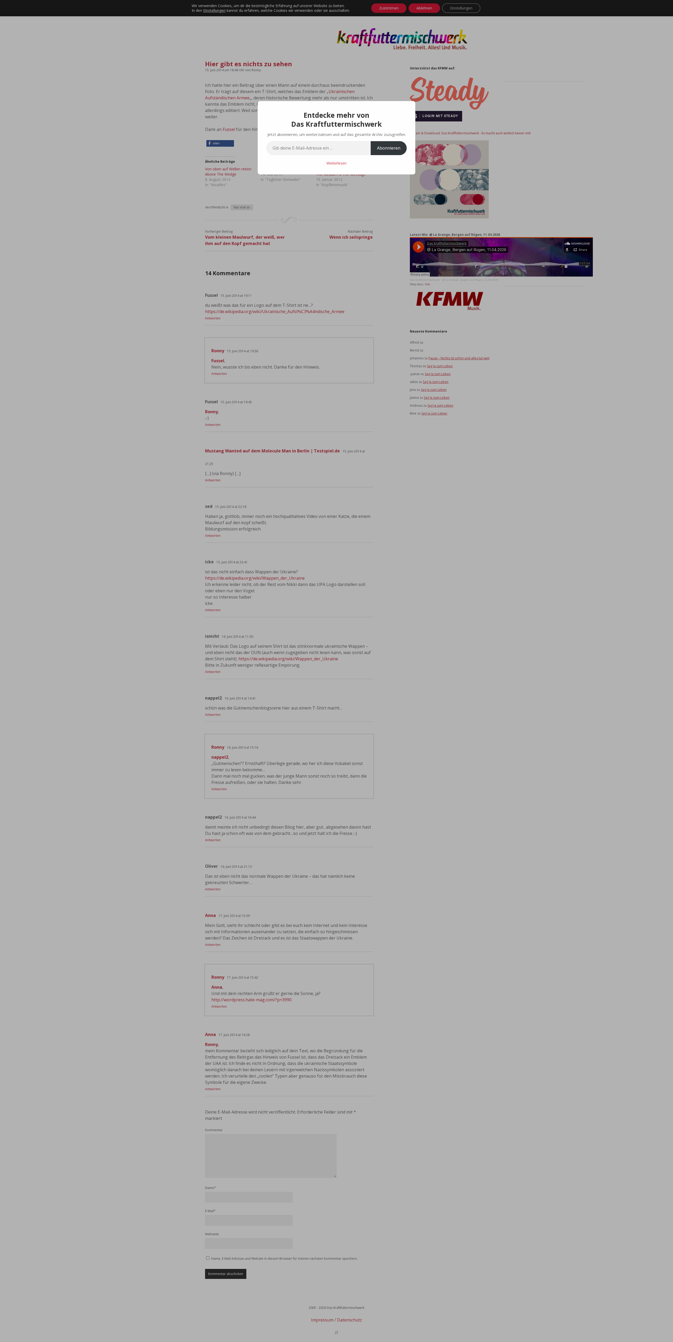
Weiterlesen (336, 163)
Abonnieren (388, 148)
